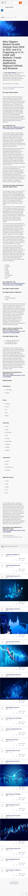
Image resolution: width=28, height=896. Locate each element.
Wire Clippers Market (10, 72)
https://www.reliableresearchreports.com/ (12, 537)
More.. (23, 560)
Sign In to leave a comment (10, 546)
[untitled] (14, 28)
